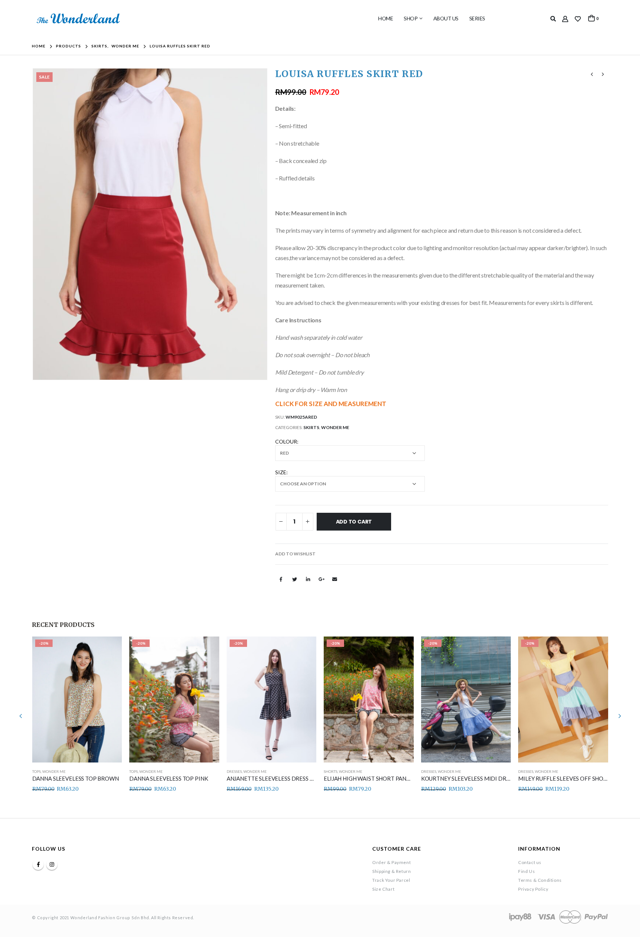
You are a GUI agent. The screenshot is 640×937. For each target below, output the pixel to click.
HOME (385, 18)
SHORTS (330, 771)
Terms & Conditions (540, 880)
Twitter (294, 579)
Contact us (529, 862)
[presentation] (33, 224)
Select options (109, 648)
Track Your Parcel (391, 880)
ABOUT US (446, 18)
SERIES (477, 18)
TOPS (36, 771)
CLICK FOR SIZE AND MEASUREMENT (330, 404)
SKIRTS (311, 427)
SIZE (280, 472)
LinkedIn (308, 579)
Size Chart (383, 889)
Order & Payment (391, 862)
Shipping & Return (391, 871)
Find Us (526, 871)
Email (335, 579)
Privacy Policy (533, 889)
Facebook (281, 579)
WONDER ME (335, 427)
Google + (321, 579)
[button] (295, 553)
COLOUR (286, 441)
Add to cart (354, 521)
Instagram (51, 864)
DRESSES (234, 771)
